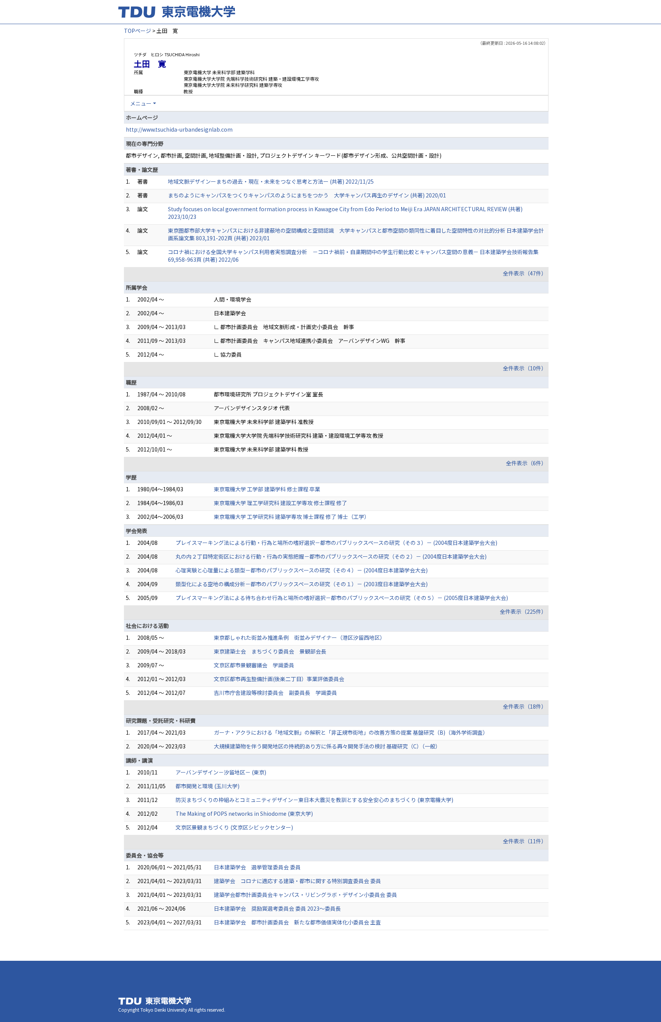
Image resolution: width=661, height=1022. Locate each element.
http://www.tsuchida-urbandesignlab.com (179, 129)
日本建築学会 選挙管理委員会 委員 (257, 867)
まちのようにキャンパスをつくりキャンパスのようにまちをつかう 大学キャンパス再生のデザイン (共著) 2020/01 (307, 195)
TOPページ (137, 30)
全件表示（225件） (523, 611)
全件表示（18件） (525, 706)
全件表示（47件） (525, 273)
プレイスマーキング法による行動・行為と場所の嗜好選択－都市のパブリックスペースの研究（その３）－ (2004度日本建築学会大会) (336, 542)
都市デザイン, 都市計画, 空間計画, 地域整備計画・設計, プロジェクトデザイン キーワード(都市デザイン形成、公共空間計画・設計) (283, 155)
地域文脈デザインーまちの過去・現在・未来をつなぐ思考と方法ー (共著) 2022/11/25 (271, 181)
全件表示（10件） (525, 368)
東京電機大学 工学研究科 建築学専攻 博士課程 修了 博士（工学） (292, 516)
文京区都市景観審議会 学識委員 (254, 665)
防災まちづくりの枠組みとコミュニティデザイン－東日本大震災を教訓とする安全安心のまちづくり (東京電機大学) (314, 800)
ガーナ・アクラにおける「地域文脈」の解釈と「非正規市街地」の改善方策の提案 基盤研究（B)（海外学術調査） (351, 732)
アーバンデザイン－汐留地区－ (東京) (221, 772)
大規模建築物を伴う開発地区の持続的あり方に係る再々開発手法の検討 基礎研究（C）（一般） (327, 746)
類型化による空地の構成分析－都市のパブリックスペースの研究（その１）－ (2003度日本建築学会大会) (302, 584)
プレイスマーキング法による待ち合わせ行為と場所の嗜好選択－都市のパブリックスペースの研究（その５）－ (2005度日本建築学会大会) (342, 597)
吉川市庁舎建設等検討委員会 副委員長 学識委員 (275, 692)
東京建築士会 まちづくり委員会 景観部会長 (270, 651)
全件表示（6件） (526, 463)
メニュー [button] (140, 103)
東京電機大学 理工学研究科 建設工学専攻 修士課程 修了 (280, 503)
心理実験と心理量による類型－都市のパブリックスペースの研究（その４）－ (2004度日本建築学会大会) (302, 570)
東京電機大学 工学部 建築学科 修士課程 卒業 (267, 489)
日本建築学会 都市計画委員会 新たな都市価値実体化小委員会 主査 (297, 922)
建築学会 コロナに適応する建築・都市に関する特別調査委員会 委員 (297, 881)
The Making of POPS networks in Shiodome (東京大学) (244, 813)
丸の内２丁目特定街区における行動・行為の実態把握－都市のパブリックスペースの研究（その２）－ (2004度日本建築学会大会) (331, 556)
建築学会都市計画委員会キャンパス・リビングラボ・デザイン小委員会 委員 (305, 894)
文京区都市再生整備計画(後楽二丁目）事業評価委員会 (279, 679)
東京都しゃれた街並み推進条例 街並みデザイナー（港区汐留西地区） (299, 637)
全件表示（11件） (525, 841)
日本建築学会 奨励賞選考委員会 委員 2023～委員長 (277, 908)
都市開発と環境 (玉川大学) (207, 786)
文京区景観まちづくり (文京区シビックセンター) (234, 827)
